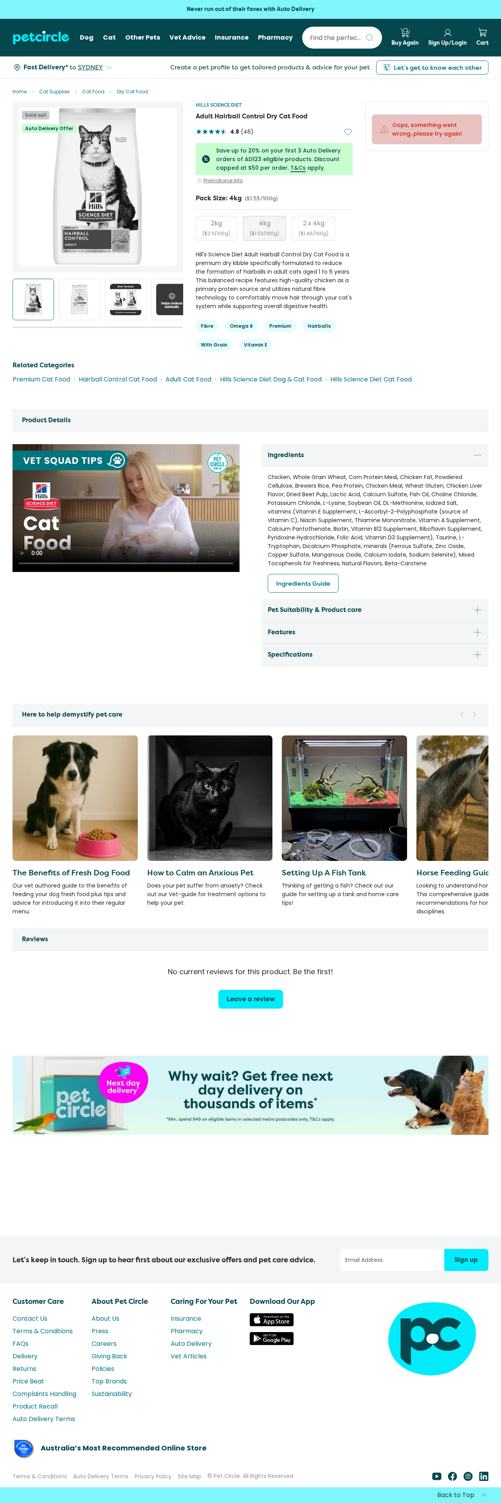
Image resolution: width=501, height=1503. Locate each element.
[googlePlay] (272, 1342)
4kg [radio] (264, 228)
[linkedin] (483, 1478)
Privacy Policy (153, 1476)
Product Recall (35, 1406)
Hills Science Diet (218, 105)
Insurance (186, 1318)
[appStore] (272, 1324)
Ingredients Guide (303, 583)
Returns (24, 1368)
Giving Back (109, 1356)
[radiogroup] (274, 228)
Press (100, 1331)
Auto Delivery (191, 1343)
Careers (104, 1343)
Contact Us (30, 1318)
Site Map (189, 1476)
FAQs (21, 1343)
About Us (105, 1318)
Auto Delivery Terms (44, 1418)
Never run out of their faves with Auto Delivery (250, 9)
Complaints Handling (44, 1393)
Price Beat (28, 1381)
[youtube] (437, 1478)
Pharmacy (187, 1331)
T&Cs (298, 168)
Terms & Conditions (43, 1331)
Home (20, 91)
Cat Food (93, 91)
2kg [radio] (216, 228)
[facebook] (452, 1478)
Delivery (25, 1356)
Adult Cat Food (188, 379)
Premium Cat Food (41, 379)
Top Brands (109, 1381)
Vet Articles (189, 1356)
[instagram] (468, 1478)
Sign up (466, 1260)
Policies (103, 1368)
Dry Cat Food (132, 91)
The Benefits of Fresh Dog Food (71, 872)
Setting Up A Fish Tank (324, 872)
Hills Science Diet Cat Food (371, 379)
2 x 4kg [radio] (313, 228)
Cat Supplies (54, 91)
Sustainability (112, 1393)
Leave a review (251, 999)
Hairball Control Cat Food (118, 379)
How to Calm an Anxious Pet (200, 872)
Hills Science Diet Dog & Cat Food (271, 379)
